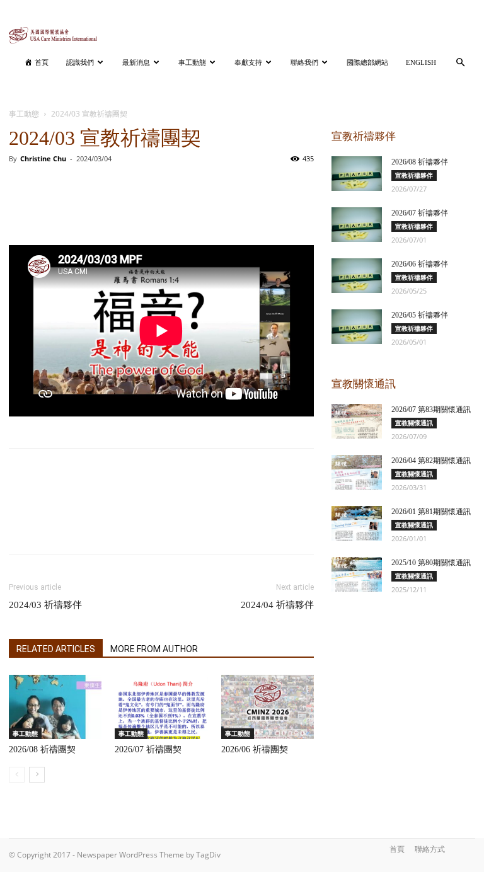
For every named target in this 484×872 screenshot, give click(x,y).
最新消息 (136, 62)
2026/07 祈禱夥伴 (419, 213)
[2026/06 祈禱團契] (267, 706)
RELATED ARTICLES (55, 649)
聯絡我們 (304, 62)
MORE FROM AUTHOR (154, 649)
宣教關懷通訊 (414, 422)
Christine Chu (43, 158)
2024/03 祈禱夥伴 (45, 605)
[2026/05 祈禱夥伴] (356, 326)
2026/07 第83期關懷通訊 (431, 409)
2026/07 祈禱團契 (148, 749)
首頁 (397, 849)
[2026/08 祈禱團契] (55, 706)
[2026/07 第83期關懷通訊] (356, 421)
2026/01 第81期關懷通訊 (431, 511)
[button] (460, 63)
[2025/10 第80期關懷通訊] (356, 574)
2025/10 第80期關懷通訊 (431, 562)
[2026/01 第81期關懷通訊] (356, 523)
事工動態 (192, 62)
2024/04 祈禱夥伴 (277, 605)
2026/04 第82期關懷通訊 (431, 460)
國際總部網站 (367, 62)
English (421, 62)
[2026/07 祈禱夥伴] (356, 224)
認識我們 (80, 62)
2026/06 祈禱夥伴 (419, 264)
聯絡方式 (430, 849)
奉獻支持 (248, 62)
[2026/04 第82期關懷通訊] (356, 472)
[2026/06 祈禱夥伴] (356, 275)
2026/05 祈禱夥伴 (419, 315)
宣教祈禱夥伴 (414, 175)
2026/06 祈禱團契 (254, 749)
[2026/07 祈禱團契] (161, 706)
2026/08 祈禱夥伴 (419, 162)
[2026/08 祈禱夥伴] (356, 173)
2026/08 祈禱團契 (42, 749)
